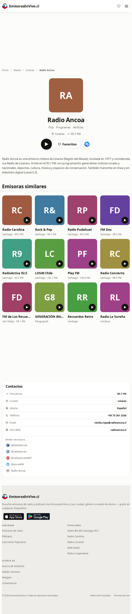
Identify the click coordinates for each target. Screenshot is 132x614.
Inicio (5, 70)
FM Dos (105, 229)
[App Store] (13, 516)
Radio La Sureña (112, 316)
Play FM (73, 273)
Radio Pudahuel (80, 229)
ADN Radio (73, 547)
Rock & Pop (43, 229)
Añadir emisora (11, 571)
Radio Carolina (13, 229)
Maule (17, 70)
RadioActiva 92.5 (14, 273)
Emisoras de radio (12, 530)
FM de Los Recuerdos (17, 316)
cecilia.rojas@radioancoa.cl (110, 422)
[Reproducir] (46, 144)
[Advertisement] (66, 41)
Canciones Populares (14, 542)
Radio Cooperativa (77, 553)
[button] (17, 210)
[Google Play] (38, 516)
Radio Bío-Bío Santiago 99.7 (83, 530)
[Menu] (126, 6)
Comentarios (9, 583)
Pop (51, 127)
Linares (30, 70)
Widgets (7, 577)
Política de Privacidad (100, 595)
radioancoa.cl (118, 429)
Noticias (78, 127)
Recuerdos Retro (80, 316)
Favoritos (69, 144)
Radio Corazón (75, 542)
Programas (63, 127)
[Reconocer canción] (87, 144)
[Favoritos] (118, 6)
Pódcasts (7, 536)
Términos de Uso (122, 595)
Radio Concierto (112, 273)
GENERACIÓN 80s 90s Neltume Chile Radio (49, 316)
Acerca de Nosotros (13, 566)
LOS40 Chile (44, 273)
